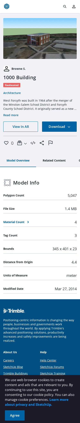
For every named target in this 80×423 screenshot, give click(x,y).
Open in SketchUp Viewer (40, 38)
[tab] (18, 160)
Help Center (48, 360)
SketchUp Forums (52, 367)
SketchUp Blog (13, 367)
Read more (10, 115)
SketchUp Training (52, 373)
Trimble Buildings (15, 373)
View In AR (21, 126)
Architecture (12, 93)
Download (57, 126)
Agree (14, 415)
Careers (8, 360)
